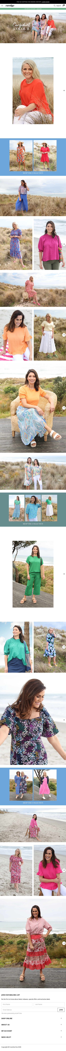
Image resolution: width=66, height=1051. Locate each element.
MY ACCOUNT (6, 1031)
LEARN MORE (46, 2)
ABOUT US (5, 1025)
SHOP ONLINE (6, 1018)
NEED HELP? (6, 1037)
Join (61, 1010)
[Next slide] (64, 90)
